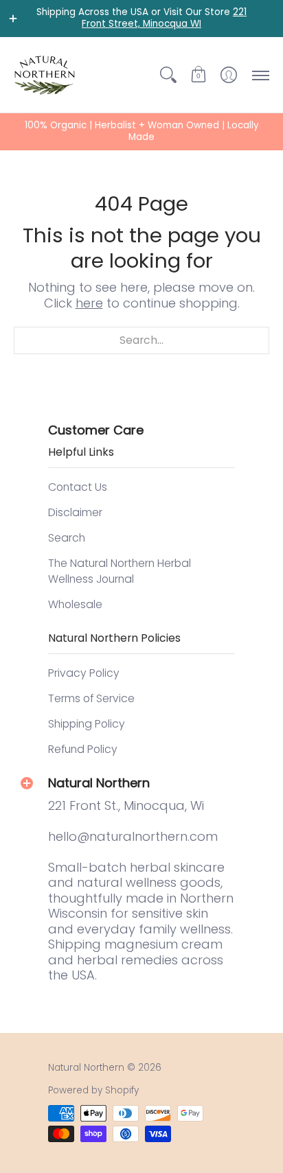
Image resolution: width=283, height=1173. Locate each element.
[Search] (168, 75)
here (89, 303)
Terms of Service (91, 698)
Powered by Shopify (93, 1090)
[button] (198, 75)
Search (66, 538)
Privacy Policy (84, 673)
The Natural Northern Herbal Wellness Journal (119, 571)
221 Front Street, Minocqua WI (164, 17)
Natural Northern (86, 1067)
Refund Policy (82, 749)
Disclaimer (75, 512)
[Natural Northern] (45, 75)
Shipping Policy (86, 724)
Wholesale (75, 604)
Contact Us (77, 487)
